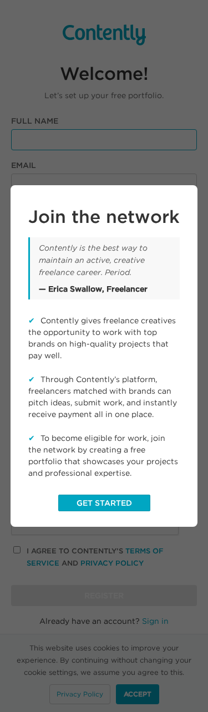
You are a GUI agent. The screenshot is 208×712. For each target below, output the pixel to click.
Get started (104, 503)
